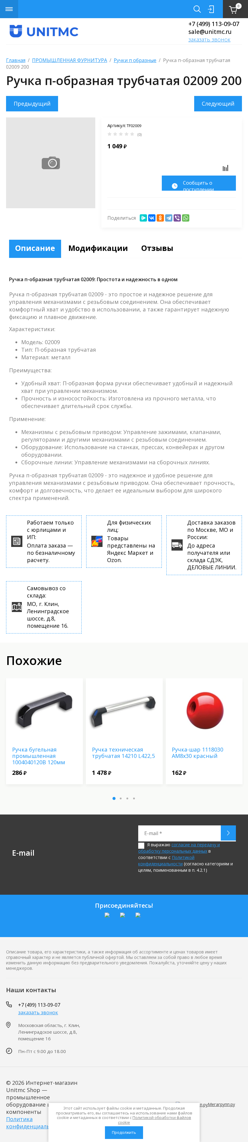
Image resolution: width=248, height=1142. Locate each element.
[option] (44, 731)
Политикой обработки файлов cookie (154, 1120)
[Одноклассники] (160, 218)
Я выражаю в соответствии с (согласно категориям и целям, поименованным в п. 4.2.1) (185, 857)
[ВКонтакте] (151, 218)
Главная (15, 60)
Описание (35, 248)
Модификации (98, 248)
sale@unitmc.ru (210, 32)
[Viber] (177, 218)
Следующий (218, 103)
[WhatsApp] (185, 218)
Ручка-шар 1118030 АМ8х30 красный (197, 752)
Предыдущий (32, 103)
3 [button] (127, 798)
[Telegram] (168, 218)
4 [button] (134, 798)
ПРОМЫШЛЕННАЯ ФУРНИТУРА (69, 60)
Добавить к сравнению (225, 168)
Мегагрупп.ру (221, 1104)
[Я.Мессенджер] (143, 218)
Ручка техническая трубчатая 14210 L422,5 (123, 752)
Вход (211, 9)
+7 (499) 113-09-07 (213, 24)
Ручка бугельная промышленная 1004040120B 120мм (38, 756)
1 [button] (114, 798)
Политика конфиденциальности (36, 1122)
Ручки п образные (135, 60)
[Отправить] (228, 833)
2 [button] (121, 798)
